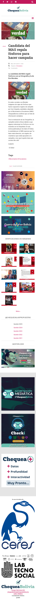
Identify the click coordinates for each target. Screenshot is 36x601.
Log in (10, 166)
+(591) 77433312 (18, 594)
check (4, 46)
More (17, 311)
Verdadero (19, 66)
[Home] (18, 9)
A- (2, 24)
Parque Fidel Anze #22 (18, 590)
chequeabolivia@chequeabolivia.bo (18, 592)
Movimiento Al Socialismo (18, 159)
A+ (6, 24)
